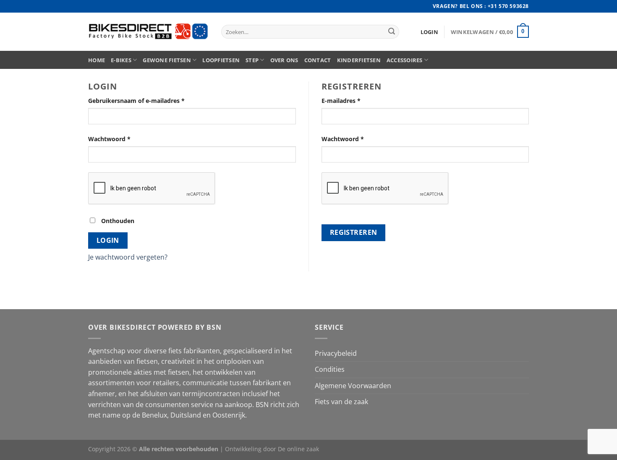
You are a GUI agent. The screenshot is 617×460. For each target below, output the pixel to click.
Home (96, 60)
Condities (330, 369)
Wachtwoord (109, 139)
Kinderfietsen (359, 60)
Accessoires (405, 60)
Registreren (353, 232)
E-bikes (121, 60)
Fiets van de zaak (341, 401)
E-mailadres (341, 101)
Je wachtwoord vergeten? (127, 257)
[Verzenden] (391, 32)
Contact (317, 60)
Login (108, 240)
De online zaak (298, 449)
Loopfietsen (221, 60)
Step (252, 60)
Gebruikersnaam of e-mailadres (136, 101)
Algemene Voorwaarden (353, 385)
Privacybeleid (336, 353)
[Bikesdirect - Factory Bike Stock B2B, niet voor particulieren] (148, 32)
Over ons (284, 60)
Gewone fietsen (167, 60)
